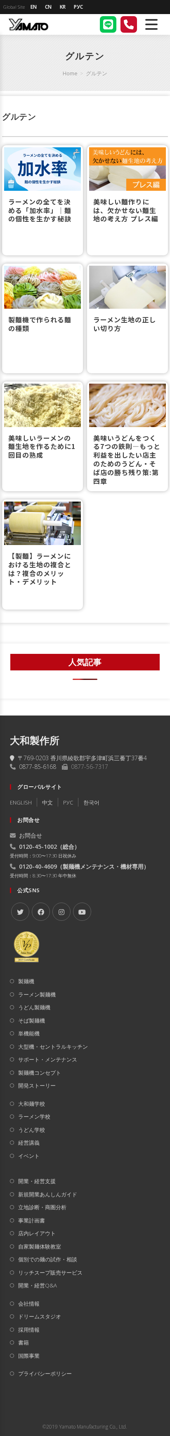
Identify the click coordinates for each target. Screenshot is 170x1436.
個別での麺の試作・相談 (47, 1259)
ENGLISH (21, 802)
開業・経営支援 (37, 1181)
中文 (47, 802)
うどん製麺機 (34, 1007)
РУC (68, 802)
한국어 (91, 802)
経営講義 (29, 1142)
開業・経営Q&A (37, 1285)
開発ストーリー (37, 1085)
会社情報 (29, 1303)
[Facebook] (41, 912)
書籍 (23, 1342)
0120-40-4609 (38, 866)
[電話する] (128, 24)
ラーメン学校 (34, 1116)
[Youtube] (82, 912)
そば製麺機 (31, 1020)
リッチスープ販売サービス (50, 1272)
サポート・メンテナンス (47, 1059)
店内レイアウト (37, 1233)
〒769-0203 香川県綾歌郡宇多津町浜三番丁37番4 (82, 758)
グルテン (96, 73)
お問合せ (30, 835)
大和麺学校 (31, 1103)
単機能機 (29, 1033)
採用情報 (29, 1329)
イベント (29, 1156)
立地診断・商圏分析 (42, 1207)
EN (34, 6)
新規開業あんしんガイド (47, 1194)
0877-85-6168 (37, 767)
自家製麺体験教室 (39, 1246)
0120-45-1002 (38, 846)
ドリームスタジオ (39, 1316)
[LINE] (108, 24)
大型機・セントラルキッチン (53, 1046)
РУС (78, 6)
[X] (20, 912)
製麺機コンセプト (39, 1072)
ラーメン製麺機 (37, 994)
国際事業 (29, 1355)
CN (48, 6)
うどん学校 (31, 1129)
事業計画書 (31, 1220)
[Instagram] (61, 912)
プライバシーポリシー (45, 1373)
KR (63, 6)
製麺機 (26, 981)
